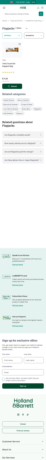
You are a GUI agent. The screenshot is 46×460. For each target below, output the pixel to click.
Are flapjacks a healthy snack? (17, 135)
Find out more (17, 264)
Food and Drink (16, 20)
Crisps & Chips (26, 104)
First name (6, 354)
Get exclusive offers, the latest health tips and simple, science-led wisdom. (22, 379)
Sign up (23, 386)
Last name (27, 354)
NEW (33, 2)
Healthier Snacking (33, 20)
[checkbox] (3, 379)
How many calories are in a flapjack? (20, 143)
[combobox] (34, 35)
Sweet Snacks (8, 100)
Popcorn (19, 113)
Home (4, 20)
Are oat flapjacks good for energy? (18, 151)
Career (23, 424)
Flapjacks (37, 109)
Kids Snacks (8, 113)
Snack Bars (26, 109)
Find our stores (23, 430)
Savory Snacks (23, 100)
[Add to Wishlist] (19, 44)
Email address (7, 366)
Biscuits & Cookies (10, 104)
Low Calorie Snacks (10, 109)
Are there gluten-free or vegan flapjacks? (21, 160)
